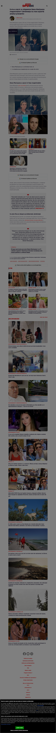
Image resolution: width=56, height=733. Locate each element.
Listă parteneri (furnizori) (6, 724)
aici (37, 710)
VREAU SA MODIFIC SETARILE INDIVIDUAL (19, 730)
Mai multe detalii (40, 705)
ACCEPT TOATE (19, 728)
